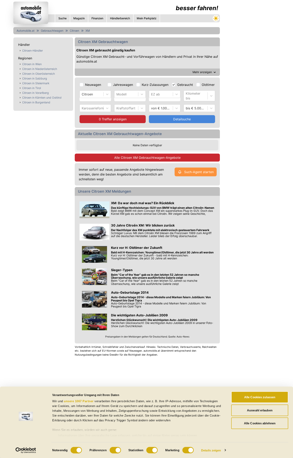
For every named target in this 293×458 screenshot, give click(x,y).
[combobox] (82, 94)
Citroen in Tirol (31, 88)
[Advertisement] (251, 60)
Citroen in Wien (32, 64)
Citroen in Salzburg (34, 78)
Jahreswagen (123, 85)
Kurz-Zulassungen (155, 85)
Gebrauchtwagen (52, 30)
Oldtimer (208, 85)
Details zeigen (211, 450)
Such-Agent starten (199, 172)
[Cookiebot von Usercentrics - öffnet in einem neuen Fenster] (25, 450)
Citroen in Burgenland (36, 102)
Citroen (74, 30)
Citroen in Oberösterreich (38, 73)
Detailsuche (182, 119)
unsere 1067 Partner (79, 401)
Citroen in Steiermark (35, 83)
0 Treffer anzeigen (113, 119)
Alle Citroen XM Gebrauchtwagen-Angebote (147, 158)
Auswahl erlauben (259, 410)
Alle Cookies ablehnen (259, 423)
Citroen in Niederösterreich (39, 69)
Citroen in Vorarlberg (35, 92)
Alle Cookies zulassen (259, 397)
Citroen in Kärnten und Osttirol (41, 97)
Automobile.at (25, 30)
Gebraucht (185, 85)
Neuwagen (93, 85)
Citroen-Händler (32, 50)
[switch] (115, 450)
